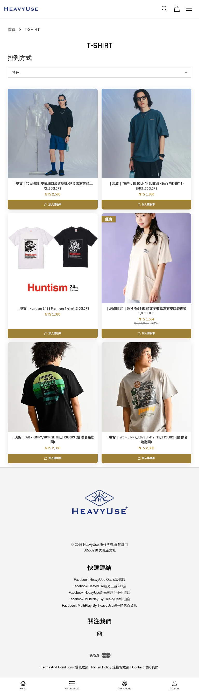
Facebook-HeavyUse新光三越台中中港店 (99, 593)
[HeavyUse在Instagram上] (99, 636)
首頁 (12, 29)
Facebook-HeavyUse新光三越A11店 (99, 586)
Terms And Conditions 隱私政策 (64, 667)
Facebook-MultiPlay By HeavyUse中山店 (99, 599)
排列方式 (20, 58)
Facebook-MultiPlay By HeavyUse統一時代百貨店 (99, 605)
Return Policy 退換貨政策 (110, 667)
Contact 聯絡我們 (145, 667)
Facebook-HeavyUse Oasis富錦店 (99, 580)
